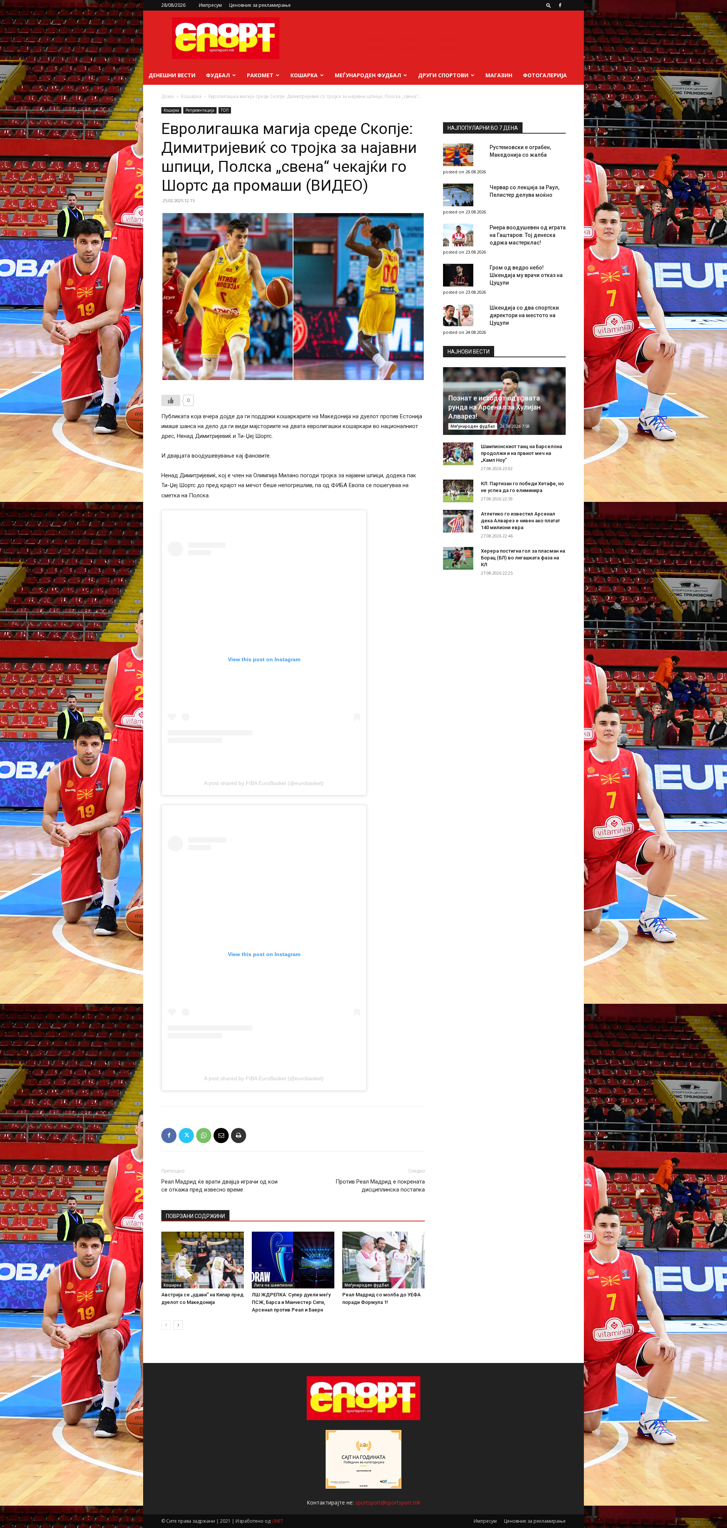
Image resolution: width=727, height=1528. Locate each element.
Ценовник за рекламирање (260, 5)
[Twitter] (186, 1135)
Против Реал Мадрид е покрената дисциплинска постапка (380, 1185)
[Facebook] (560, 5)
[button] (548, 5)
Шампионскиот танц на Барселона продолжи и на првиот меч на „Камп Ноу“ (521, 453)
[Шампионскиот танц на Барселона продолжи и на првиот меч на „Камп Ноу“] (458, 453)
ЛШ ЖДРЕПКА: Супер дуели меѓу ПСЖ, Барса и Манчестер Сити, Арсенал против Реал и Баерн (291, 1302)
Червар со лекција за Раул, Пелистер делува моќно (524, 191)
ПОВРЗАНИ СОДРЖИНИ (195, 1216)
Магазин (498, 75)
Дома (167, 96)
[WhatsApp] (203, 1135)
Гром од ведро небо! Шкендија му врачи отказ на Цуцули (526, 275)
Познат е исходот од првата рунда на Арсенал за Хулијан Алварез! (494, 407)
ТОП (225, 110)
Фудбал (218, 75)
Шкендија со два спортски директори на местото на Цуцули (524, 315)
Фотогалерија (545, 75)
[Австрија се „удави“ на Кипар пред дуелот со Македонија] (202, 1260)
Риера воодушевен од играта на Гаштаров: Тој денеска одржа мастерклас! (528, 235)
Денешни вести (171, 75)
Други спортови (443, 75)
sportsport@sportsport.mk (387, 1502)
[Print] (238, 1135)
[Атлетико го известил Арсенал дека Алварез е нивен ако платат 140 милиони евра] (458, 521)
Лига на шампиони (273, 1285)
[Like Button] (170, 400)
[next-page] (178, 1325)
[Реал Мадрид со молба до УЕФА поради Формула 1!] (383, 1260)
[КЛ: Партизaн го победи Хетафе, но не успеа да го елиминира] (458, 491)
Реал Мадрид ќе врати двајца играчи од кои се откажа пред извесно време (219, 1185)
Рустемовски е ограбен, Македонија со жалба (520, 151)
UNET (277, 1521)
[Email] (221, 1135)
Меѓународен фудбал (368, 75)
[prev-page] (166, 1325)
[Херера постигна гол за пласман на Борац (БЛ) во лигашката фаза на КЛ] (458, 558)
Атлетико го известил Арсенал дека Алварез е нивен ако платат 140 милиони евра (520, 520)
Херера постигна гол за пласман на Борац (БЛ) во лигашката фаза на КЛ (523, 557)
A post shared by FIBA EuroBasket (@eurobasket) (264, 783)
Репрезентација (200, 110)
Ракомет (260, 75)
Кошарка (304, 75)
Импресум (210, 5)
